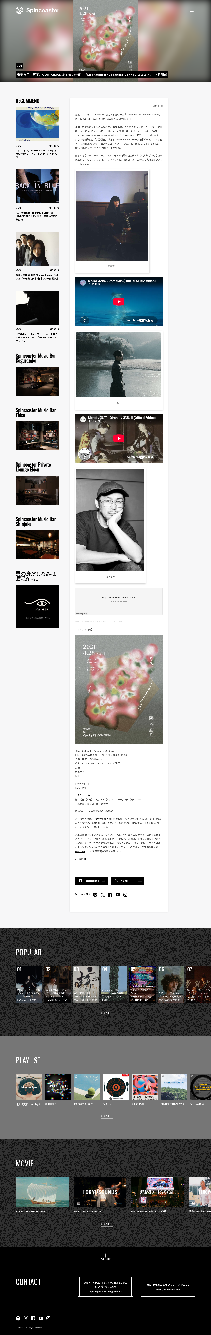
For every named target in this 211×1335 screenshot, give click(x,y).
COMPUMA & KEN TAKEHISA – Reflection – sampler (104, 621)
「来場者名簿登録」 (103, 819)
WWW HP (80, 851)
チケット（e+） (85, 795)
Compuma (79, 621)
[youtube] (118, 896)
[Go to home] (37, 10)
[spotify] (95, 896)
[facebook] (110, 896)
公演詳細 (81, 859)
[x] (102, 896)
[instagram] (125, 896)
